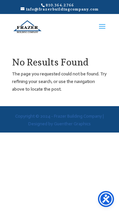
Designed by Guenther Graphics (59, 124)
